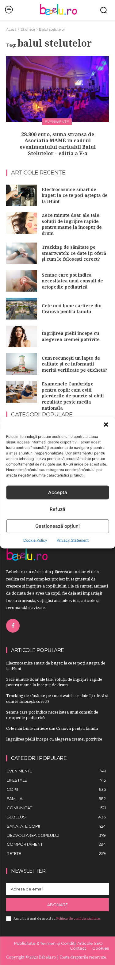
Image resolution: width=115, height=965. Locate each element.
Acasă (11, 29)
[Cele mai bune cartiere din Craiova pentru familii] (21, 308)
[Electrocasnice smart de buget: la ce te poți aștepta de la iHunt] (21, 195)
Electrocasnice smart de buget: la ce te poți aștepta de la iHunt (75, 195)
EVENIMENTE (57, 121)
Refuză (57, 509)
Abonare (57, 904)
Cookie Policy (35, 540)
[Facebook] (13, 625)
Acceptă (57, 492)
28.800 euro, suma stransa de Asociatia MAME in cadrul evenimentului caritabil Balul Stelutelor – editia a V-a (58, 144)
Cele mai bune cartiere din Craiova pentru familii (72, 309)
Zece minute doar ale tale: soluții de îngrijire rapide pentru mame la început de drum (72, 224)
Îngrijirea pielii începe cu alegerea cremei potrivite (71, 336)
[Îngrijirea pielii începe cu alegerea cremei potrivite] (21, 336)
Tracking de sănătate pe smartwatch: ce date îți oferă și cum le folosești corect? (74, 253)
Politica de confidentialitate (78, 918)
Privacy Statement (73, 540)
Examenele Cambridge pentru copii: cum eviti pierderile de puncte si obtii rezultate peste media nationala (73, 396)
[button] (106, 424)
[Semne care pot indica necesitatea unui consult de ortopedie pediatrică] (21, 281)
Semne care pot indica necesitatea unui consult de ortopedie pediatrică (72, 281)
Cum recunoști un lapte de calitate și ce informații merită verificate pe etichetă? (74, 364)
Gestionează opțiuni (57, 526)
